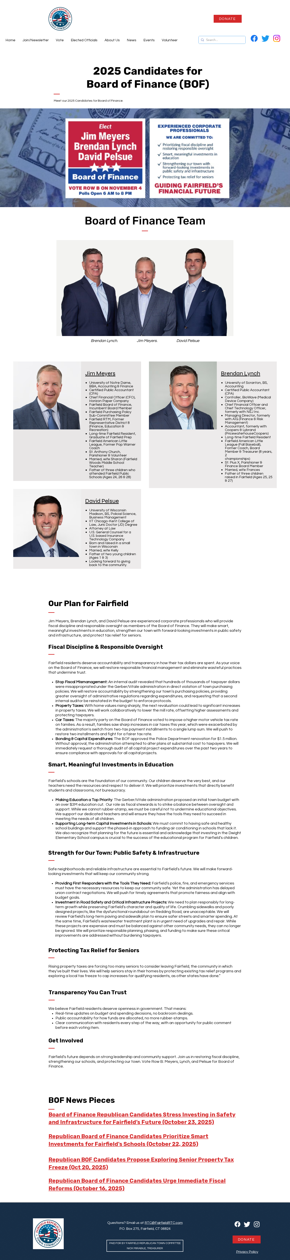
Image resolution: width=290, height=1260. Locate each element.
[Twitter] (265, 38)
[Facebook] (237, 1224)
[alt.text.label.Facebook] (254, 38)
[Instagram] (276, 38)
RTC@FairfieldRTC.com (164, 1223)
